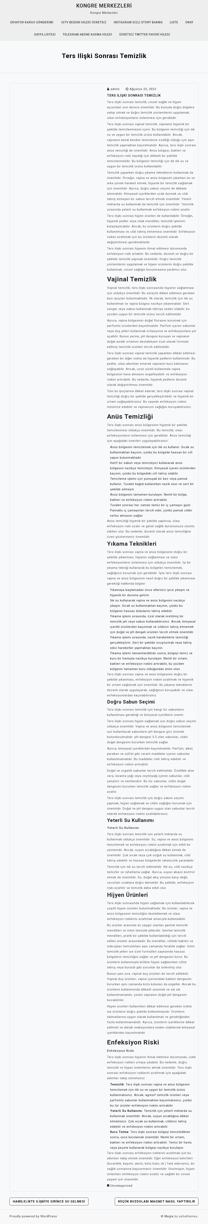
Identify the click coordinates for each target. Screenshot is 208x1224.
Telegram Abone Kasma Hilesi (87, 34)
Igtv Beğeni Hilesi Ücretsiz (84, 22)
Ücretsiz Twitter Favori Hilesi (144, 34)
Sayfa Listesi (45, 34)
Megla (169, 1216)
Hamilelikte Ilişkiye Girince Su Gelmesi (49, 1201)
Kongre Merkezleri (104, 6)
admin (115, 89)
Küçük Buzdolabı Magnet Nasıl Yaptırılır (156, 1201)
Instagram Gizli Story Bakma (138, 22)
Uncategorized (121, 1185)
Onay (189, 22)
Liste (174, 22)
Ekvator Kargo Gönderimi (32, 22)
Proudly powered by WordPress (33, 1216)
